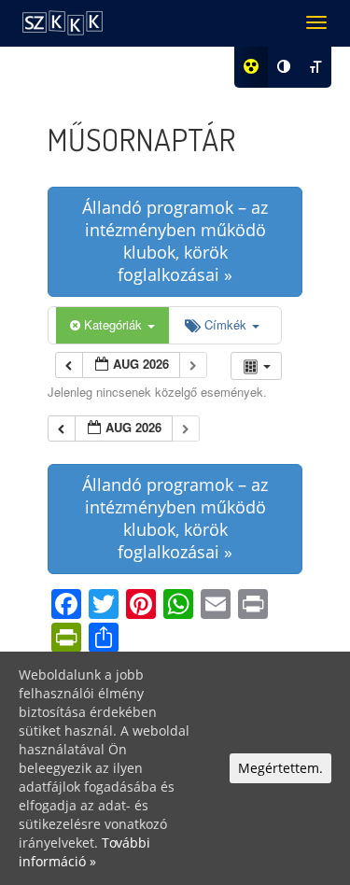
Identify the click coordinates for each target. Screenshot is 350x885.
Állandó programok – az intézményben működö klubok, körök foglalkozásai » (175, 241)
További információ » (84, 852)
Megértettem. (280, 768)
